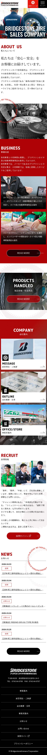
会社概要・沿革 (23, 706)
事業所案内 (23, 713)
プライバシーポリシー (23, 744)
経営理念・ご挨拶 (23, 698)
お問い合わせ (23, 729)
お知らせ (23, 721)
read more (23, 253)
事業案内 (23, 691)
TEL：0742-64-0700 (15, 681)
